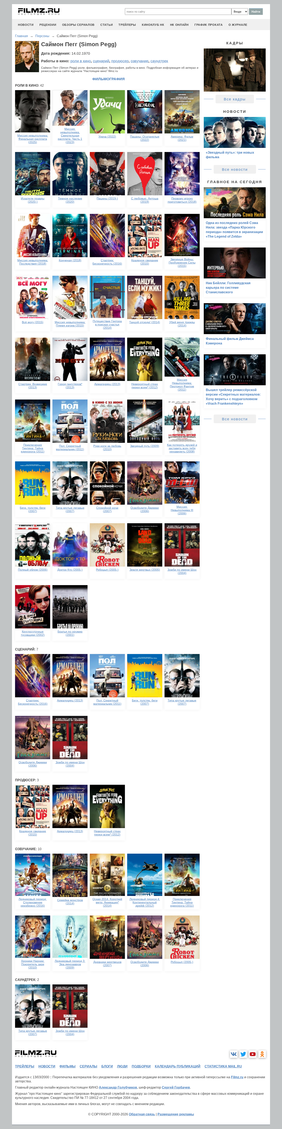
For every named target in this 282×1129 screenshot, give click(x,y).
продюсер (120, 61)
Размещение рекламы (176, 1114)
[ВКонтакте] (233, 1054)
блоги (107, 1066)
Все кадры (235, 99)
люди (122, 1066)
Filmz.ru (237, 1077)
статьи (106, 24)
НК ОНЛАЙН (179, 24)
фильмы (67, 1066)
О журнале (238, 24)
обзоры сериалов (78, 24)
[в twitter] (243, 1054)
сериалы (88, 1066)
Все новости (235, 169)
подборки (141, 1066)
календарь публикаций (177, 1066)
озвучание (139, 61)
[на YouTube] (252, 1054)
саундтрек (159, 61)
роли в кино (80, 61)
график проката (208, 24)
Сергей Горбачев (176, 1087)
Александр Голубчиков (118, 1087)
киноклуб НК (153, 24)
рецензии (47, 24)
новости (26, 24)
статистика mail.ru (223, 1066)
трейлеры (127, 24)
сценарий (101, 61)
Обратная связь (142, 1114)
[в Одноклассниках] (262, 1054)
